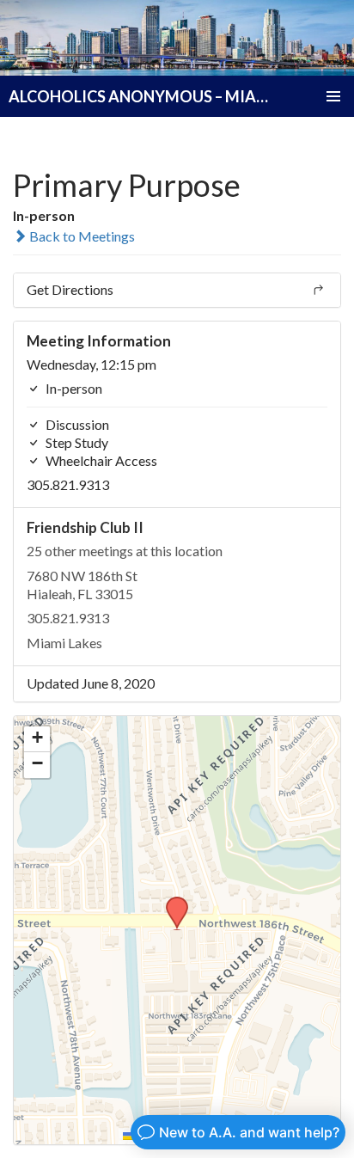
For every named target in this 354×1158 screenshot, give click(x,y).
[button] (171, 902)
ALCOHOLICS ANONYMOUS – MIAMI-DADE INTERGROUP (140, 96)
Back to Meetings (81, 236)
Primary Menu (333, 96)
